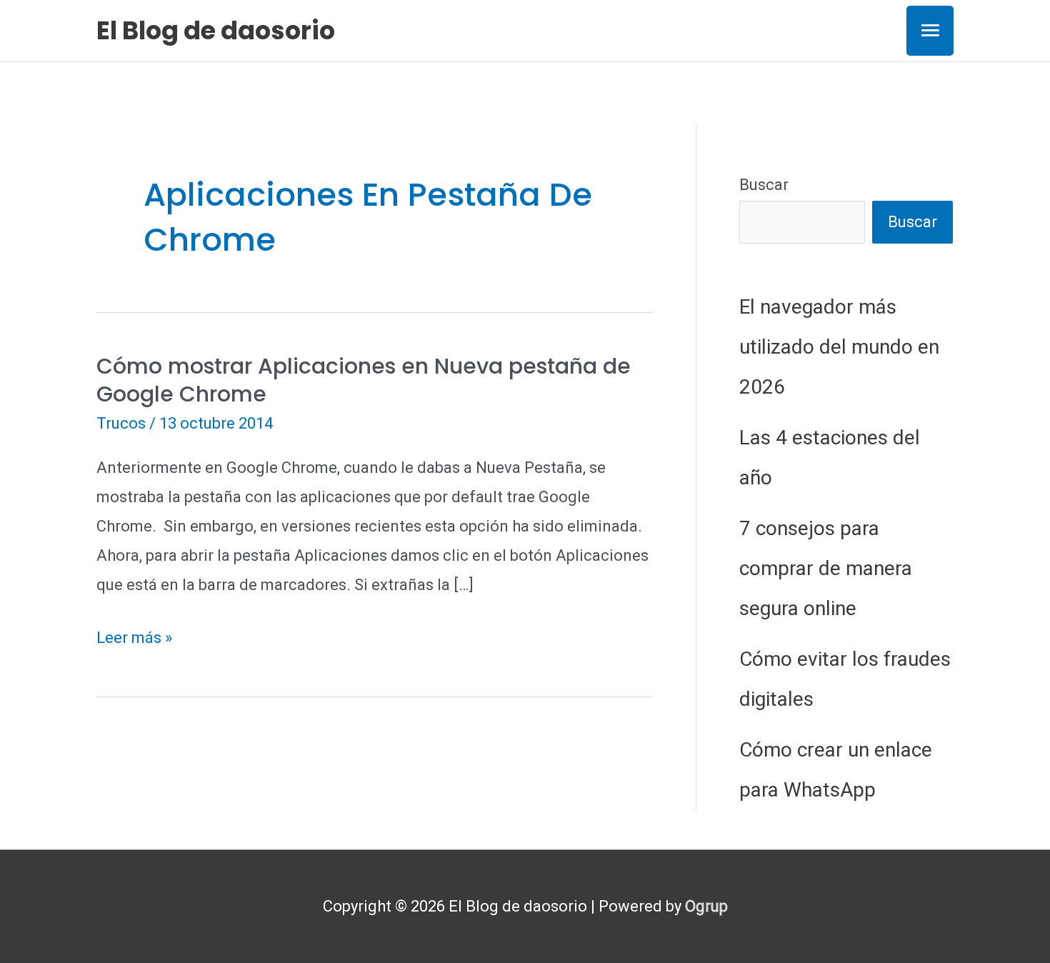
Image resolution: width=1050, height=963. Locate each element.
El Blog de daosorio (215, 30)
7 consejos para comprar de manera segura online (825, 568)
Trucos (121, 423)
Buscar (764, 185)
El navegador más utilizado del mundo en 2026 (839, 347)
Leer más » (134, 640)
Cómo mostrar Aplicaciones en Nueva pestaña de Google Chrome (363, 380)
